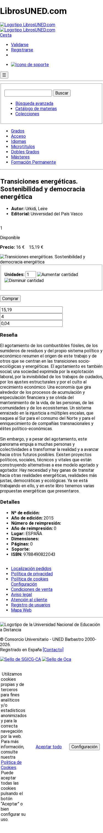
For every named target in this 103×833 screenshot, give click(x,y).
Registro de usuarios (30, 605)
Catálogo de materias (36, 108)
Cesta (6, 35)
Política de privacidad (32, 573)
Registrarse (22, 49)
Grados (17, 131)
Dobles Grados (25, 151)
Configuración (23, 584)
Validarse (20, 44)
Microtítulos (23, 146)
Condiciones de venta (31, 589)
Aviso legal (21, 594)
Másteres (20, 157)
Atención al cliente (29, 599)
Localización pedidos (31, 568)
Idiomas (18, 141)
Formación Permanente (33, 162)
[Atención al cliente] (30, 64)
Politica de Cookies (11, 765)
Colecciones (27, 113)
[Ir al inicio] (27, 27)
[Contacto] (53, 649)
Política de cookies (29, 579)
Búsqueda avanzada (34, 103)
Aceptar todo (49, 746)
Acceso (18, 136)
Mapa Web (21, 610)
